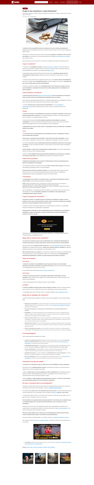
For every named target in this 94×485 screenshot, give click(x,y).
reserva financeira (57, 245)
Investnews (39, 447)
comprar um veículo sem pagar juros (46, 270)
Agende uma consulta (72, 2)
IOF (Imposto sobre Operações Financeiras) (60, 305)
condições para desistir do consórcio (61, 417)
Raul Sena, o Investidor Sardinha (41, 420)
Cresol (27, 447)
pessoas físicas (48, 67)
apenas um (54, 392)
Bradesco (53, 447)
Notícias (51, 2)
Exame (31, 447)
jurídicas (55, 67)
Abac (49, 447)
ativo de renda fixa (63, 408)
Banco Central (51, 70)
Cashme (35, 447)
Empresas (56, 2)
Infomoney (45, 447)
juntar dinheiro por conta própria (63, 56)
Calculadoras (62, 2)
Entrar (80, 2)
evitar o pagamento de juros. (62, 292)
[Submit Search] (35, 2)
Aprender (25, 8)
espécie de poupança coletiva (44, 95)
